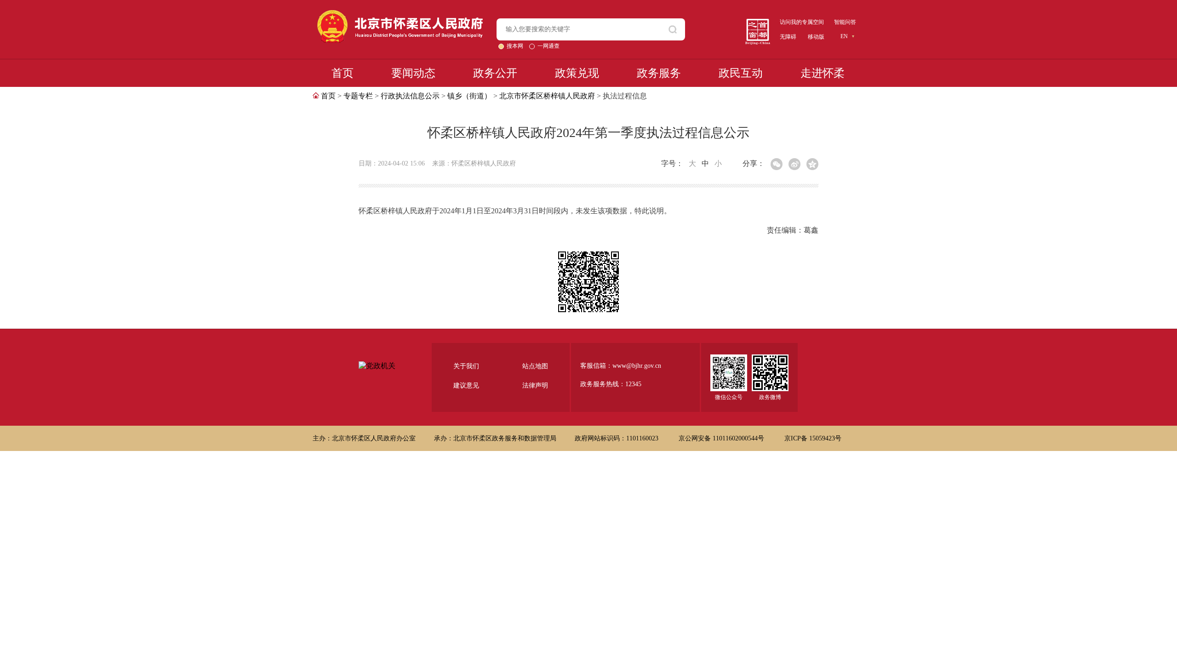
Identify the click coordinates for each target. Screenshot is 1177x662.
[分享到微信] (777, 164)
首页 (342, 73)
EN (844, 36)
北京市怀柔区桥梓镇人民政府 (547, 96)
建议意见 (466, 385)
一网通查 (548, 46)
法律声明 (535, 385)
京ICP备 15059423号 (812, 438)
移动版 (816, 37)
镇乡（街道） (469, 96)
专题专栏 (358, 96)
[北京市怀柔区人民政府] (400, 14)
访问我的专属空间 (802, 22)
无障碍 (788, 37)
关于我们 (466, 366)
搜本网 (516, 46)
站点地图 (535, 366)
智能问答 (845, 22)
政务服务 (659, 73)
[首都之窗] (758, 22)
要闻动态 (413, 73)
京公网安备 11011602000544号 (722, 438)
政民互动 (741, 73)
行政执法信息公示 (410, 96)
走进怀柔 (822, 73)
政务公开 (495, 73)
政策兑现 (577, 73)
